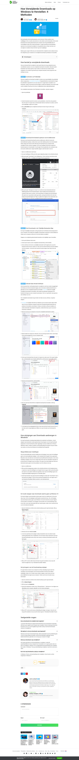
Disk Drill (45, 289)
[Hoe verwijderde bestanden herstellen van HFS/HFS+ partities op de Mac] (55, 737)
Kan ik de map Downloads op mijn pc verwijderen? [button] (33, 651)
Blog (48, 751)
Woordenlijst (52, 751)
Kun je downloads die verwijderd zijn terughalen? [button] (32, 621)
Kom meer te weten (52, 758)
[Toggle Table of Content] (38, 57)
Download (24, 302)
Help (55, 2)
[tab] (39, 621)
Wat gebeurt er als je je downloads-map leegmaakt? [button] (33, 631)
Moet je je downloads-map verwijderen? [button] (30, 640)
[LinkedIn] (31, 19)
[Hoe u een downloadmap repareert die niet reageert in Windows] (47, 737)
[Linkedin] (46, 19)
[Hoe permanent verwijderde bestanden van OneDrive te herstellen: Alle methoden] (31, 737)
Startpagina (22, 6)
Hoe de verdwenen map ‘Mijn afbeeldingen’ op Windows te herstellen (39, 742)
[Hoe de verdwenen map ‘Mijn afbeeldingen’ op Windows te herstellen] (39, 737)
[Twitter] (29, 19)
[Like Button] (22, 668)
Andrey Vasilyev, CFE (41, 19)
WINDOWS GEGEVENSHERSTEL (29, 6)
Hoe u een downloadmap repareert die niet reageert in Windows (47, 742)
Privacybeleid (23, 751)
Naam (22, 717)
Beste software (48, 2)
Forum (59, 2)
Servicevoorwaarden (16, 751)
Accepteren (59, 758)
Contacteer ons (66, 2)
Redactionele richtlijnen (31, 751)
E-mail (43, 717)
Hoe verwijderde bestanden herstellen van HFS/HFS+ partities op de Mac (55, 742)
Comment (23, 706)
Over (37, 751)
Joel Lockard (26, 19)
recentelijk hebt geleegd (34, 81)
